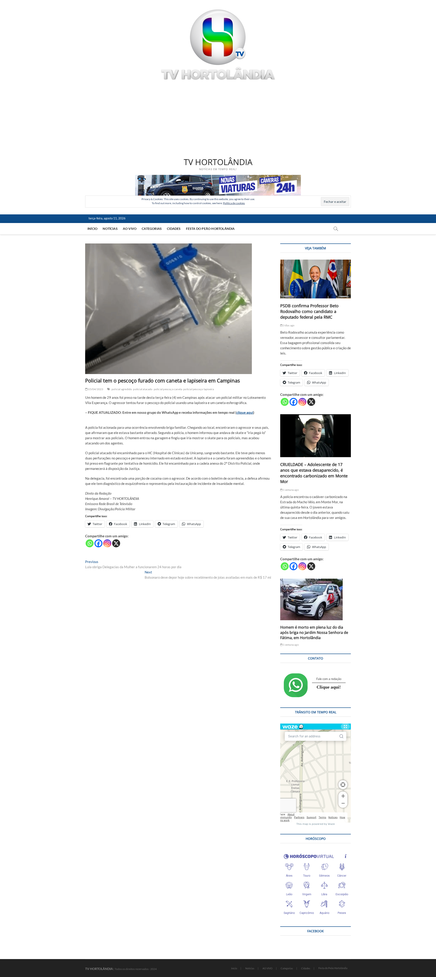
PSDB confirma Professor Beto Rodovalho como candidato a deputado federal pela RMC (309, 311)
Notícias (110, 229)
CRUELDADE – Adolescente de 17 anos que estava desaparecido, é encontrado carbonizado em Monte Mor (314, 473)
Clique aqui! (329, 686)
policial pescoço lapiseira (198, 389)
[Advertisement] (218, 119)
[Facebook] (98, 543)
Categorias (152, 229)
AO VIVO (129, 229)
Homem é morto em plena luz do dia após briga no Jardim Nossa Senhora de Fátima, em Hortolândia (314, 632)
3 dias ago (288, 325)
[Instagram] (107, 543)
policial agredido (121, 389)
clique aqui (244, 412)
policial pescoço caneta (168, 389)
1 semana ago (290, 489)
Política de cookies (234, 203)
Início (92, 229)
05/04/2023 (95, 389)
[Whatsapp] (90, 543)
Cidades (174, 229)
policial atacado (142, 389)
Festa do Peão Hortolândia (210, 229)
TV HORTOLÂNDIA (218, 162)
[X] (116, 543)
